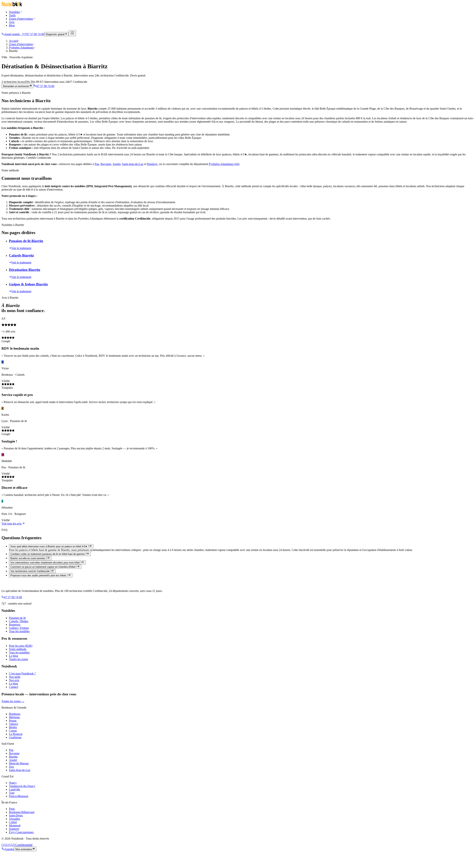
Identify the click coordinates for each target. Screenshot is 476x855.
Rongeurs (14, 624)
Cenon (13, 730)
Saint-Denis (16, 815)
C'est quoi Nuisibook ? (22, 673)
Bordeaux (14, 713)
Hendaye (152, 164)
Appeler (9, 849)
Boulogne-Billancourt (21, 812)
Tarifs (12, 15)
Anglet (116, 164)
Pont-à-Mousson (18, 796)
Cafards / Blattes (18, 621)
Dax (11, 766)
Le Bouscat (15, 734)
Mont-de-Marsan (19, 763)
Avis (11, 22)
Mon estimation (23, 849)
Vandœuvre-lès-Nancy (22, 786)
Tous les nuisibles (19, 631)
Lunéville (14, 789)
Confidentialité (24, 844)
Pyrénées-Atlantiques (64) (224, 164)
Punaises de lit (17, 617)
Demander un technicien (16, 86)
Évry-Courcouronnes (21, 832)
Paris (12, 808)
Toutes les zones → (12, 701)
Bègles (13, 727)
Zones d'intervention (21, 18)
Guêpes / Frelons (19, 627)
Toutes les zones (18, 659)
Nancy (13, 782)
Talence (13, 723)
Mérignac (14, 717)
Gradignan (15, 737)
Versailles (14, 818)
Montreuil (14, 825)
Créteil (13, 822)
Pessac (13, 720)
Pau (97, 164)
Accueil (13, 40)
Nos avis (14, 680)
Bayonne (106, 164)
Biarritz (13, 756)
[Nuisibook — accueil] (11, 5)
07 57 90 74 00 (45, 86)
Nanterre (14, 828)
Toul (11, 792)
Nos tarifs (14, 676)
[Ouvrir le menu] (72, 33)
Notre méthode (17, 649)
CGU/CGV (8, 844)
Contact (13, 686)
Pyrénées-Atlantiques (21, 47)
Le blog (13, 655)
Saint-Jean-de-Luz (132, 164)
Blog (12, 25)
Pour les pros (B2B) (20, 645)
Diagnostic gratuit (55, 34)
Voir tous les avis (11, 523)
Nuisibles (14, 12)
